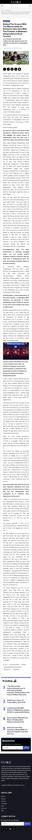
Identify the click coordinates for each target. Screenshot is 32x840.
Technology (4, 803)
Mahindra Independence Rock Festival (13, 667)
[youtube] (10, 829)
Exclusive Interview (14, 664)
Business (3, 799)
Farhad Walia (16, 669)
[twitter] (8, 69)
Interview (3, 801)
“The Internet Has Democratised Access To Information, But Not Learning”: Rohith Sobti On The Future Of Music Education (18, 690)
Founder (23, 664)
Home (2, 10)
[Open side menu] (2, 6)
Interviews (8, 10)
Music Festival (7, 669)
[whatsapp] (15, 69)
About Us (3, 796)
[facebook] (4, 69)
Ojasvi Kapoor (7, 48)
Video (2, 810)
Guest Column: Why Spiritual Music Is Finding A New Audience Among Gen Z (17, 720)
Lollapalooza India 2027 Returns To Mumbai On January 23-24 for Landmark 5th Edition (18, 710)
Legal (2, 806)
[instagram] (13, 829)
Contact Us (4, 808)
